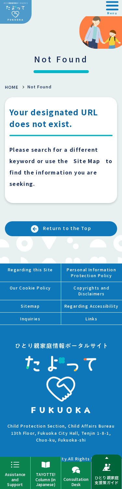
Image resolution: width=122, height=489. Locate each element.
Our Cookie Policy (30, 287)
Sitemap (30, 306)
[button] (112, 8)
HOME (12, 87)
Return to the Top (67, 228)
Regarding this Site (30, 269)
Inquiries (30, 318)
